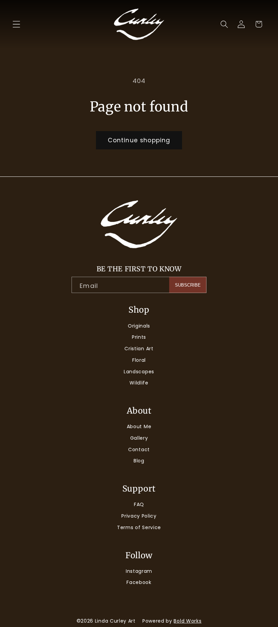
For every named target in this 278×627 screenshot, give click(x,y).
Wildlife (139, 382)
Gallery (139, 438)
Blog (139, 460)
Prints (139, 337)
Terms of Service (139, 527)
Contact (139, 449)
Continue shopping (139, 140)
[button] (16, 24)
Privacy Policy (139, 516)
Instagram (139, 571)
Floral (139, 360)
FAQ (139, 504)
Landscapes (139, 371)
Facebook (139, 582)
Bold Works (187, 621)
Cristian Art (138, 348)
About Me (139, 426)
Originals (139, 325)
